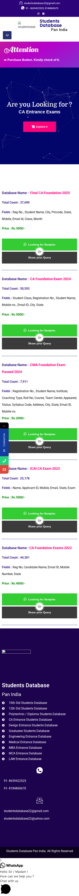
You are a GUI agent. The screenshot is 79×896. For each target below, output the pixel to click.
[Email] (4, 469)
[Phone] (4, 460)
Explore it (42, 126)
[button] (39, 887)
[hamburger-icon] (7, 35)
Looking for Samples (41, 244)
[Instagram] (38, 13)
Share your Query (39, 257)
